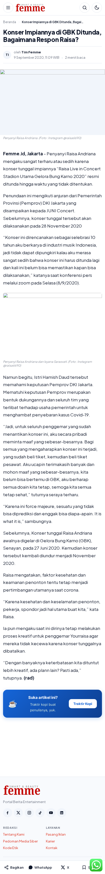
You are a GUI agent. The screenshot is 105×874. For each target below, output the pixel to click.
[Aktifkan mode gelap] (97, 8)
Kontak (51, 848)
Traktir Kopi (82, 704)
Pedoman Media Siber (20, 841)
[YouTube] (51, 812)
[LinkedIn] (61, 812)
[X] (18, 812)
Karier (50, 841)
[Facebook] (7, 812)
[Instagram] (29, 812)
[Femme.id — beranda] (46, 8)
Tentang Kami (13, 834)
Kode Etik (10, 848)
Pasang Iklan (56, 834)
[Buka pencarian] (85, 8)
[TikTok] (40, 812)
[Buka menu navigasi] (8, 8)
